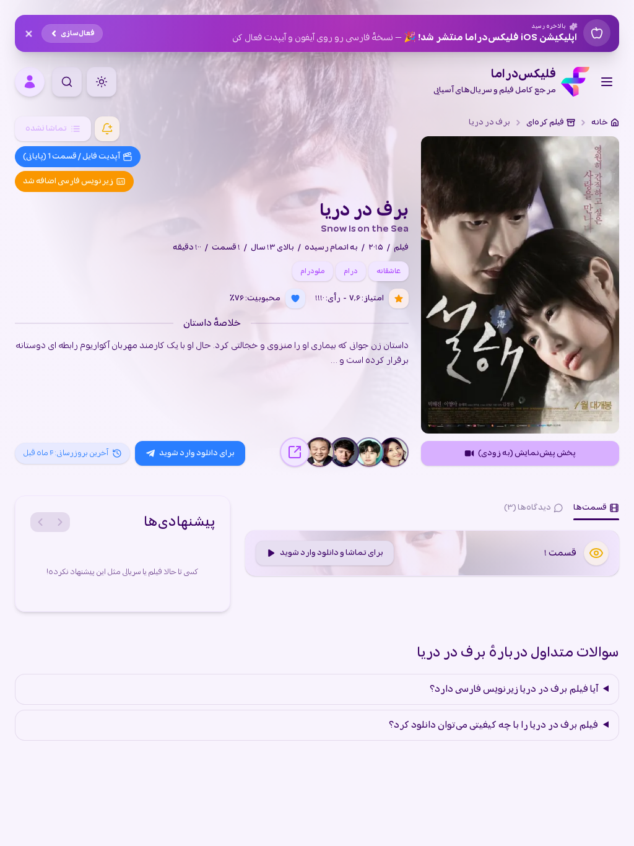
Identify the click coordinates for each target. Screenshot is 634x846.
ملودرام (312, 271)
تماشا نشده (46, 128)
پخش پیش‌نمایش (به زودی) (527, 453)
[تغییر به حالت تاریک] (101, 82)
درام (351, 271)
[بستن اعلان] (28, 33)
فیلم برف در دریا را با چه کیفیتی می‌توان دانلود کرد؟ (493, 725)
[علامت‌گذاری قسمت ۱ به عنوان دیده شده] (596, 553)
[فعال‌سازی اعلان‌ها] (107, 128)
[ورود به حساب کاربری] (30, 82)
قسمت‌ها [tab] (590, 507)
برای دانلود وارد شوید (197, 453)
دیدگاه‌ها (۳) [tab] (527, 507)
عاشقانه (388, 271)
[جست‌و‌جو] (67, 82)
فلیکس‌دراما (494, 82)
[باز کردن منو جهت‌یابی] (606, 81)
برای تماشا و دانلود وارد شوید (331, 553)
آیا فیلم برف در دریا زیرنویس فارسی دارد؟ (514, 689)
